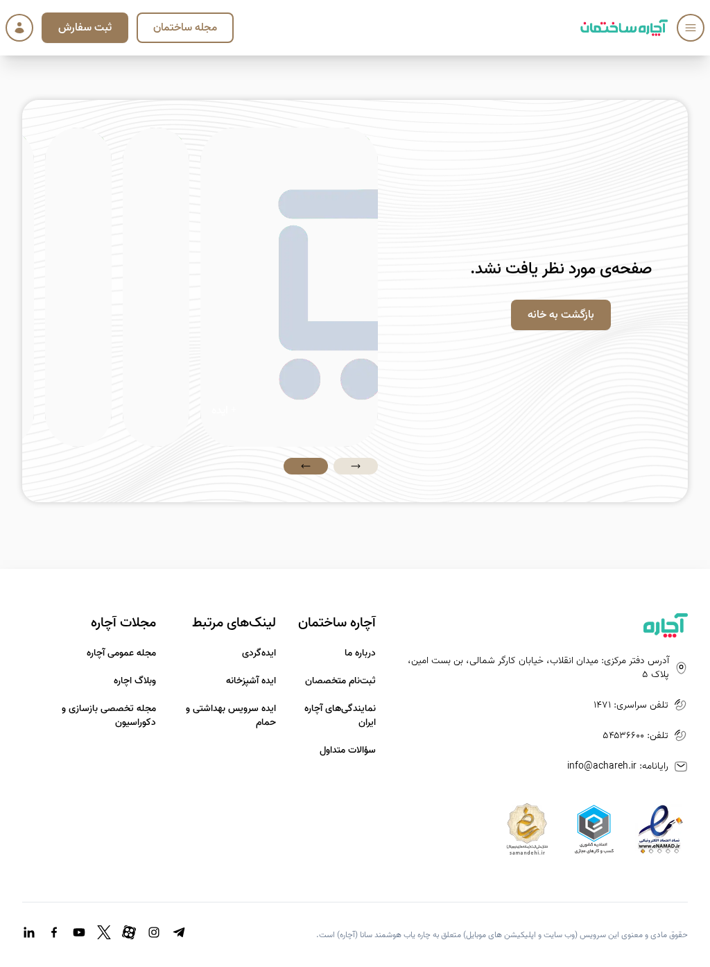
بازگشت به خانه (561, 315)
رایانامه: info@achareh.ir (617, 766)
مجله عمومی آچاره (121, 653)
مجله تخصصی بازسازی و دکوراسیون (109, 716)
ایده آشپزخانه (251, 681)
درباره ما (360, 653)
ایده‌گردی (259, 653)
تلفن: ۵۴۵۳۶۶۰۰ (635, 736)
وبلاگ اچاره (135, 681)
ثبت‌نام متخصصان (340, 681)
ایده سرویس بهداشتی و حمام (231, 716)
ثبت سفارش (85, 28)
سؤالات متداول (348, 751)
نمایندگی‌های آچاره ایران (340, 716)
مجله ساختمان (185, 28)
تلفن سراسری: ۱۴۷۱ (631, 705)
